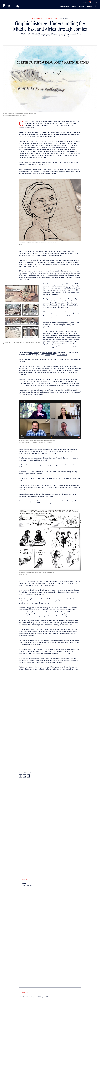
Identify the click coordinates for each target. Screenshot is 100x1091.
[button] (50, 210)
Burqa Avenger (62, 355)
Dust (54, 353)
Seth (20, 467)
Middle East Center (46, 132)
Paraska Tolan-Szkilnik (36, 141)
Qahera (47, 355)
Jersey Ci (56, 307)
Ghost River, (44, 651)
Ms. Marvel (58, 303)
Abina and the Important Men (67, 169)
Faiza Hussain (33, 353)
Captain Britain (47, 353)
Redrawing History (58, 653)
